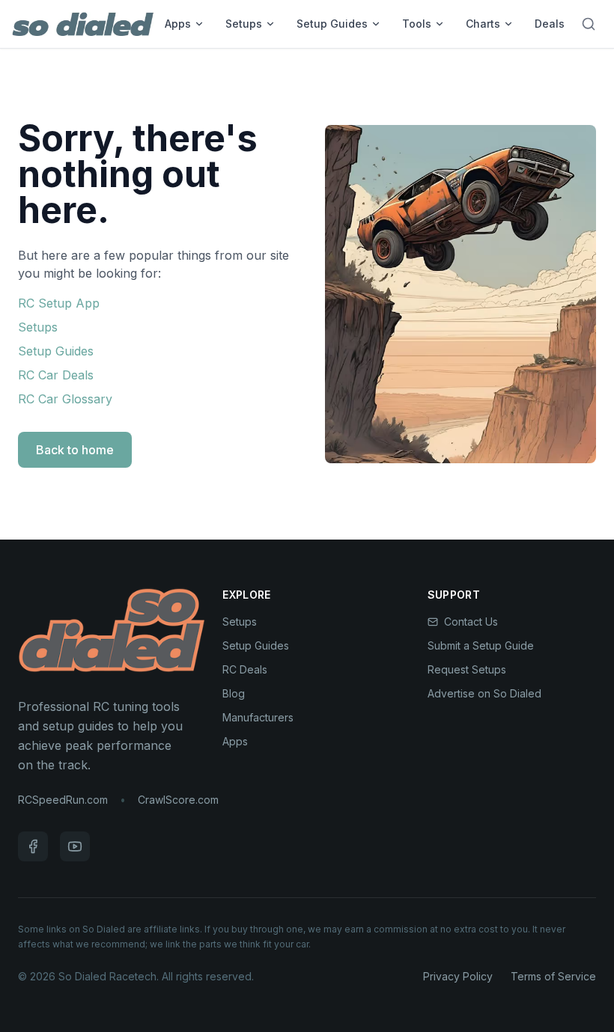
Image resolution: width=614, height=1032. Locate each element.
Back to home (75, 449)
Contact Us (471, 621)
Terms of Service (553, 976)
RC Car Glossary (65, 398)
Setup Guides (332, 23)
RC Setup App (59, 303)
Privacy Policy (458, 976)
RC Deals (244, 669)
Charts (483, 23)
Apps (178, 23)
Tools (416, 23)
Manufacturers (258, 717)
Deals (550, 23)
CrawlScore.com (178, 799)
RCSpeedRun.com (63, 799)
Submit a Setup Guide (481, 645)
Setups (243, 23)
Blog (233, 693)
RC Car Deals (56, 374)
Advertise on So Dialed (484, 693)
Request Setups (467, 669)
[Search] (588, 23)
